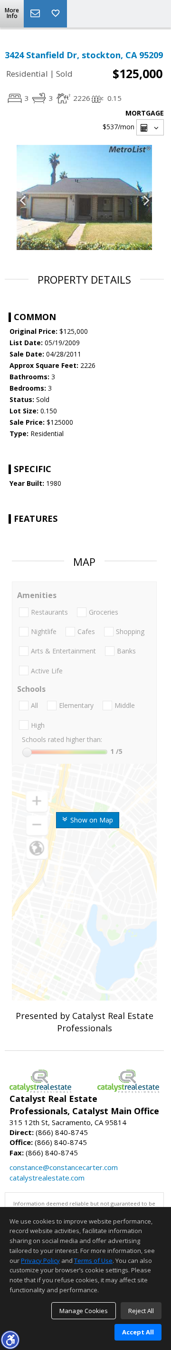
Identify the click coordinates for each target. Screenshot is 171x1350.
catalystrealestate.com (47, 1177)
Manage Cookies (83, 1310)
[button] (10, 1339)
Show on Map (90, 819)
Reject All (141, 1310)
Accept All (138, 1332)
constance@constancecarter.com (64, 1167)
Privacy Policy (40, 1260)
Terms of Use (93, 1260)
